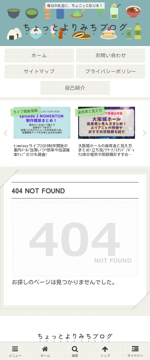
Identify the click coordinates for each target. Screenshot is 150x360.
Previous (5, 133)
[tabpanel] (42, 132)
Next (144, 133)
